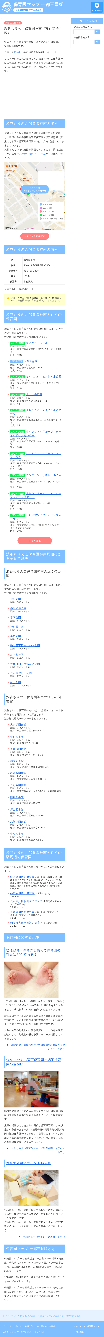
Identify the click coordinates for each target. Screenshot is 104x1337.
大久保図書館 (18, 724)
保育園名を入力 (82, 37)
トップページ (9, 1316)
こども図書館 (18, 785)
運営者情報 (26, 1332)
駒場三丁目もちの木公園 (25, 645)
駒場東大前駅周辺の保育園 (26, 922)
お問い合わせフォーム (33, 154)
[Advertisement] (34, 94)
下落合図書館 (18, 749)
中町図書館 (17, 736)
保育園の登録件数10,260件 (28, 10)
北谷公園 (15, 599)
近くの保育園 (97, 10)
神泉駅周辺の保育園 (22, 893)
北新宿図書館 (18, 821)
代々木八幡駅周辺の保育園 (26, 901)
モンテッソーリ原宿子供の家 (43, 475)
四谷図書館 (17, 797)
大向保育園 (30, 361)
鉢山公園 (15, 682)
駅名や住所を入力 (83, 27)
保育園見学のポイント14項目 (28, 1163)
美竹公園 (15, 636)
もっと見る (34, 540)
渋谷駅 (17, 52)
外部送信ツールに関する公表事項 (40, 1326)
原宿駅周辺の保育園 (22, 912)
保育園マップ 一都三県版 (38, 4)
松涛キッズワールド (38, 342)
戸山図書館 (17, 809)
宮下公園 (15, 617)
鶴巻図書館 (17, 761)
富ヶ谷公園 (17, 654)
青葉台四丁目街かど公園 (25, 664)
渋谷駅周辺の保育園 (22, 876)
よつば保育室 (34, 394)
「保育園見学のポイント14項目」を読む (43, 1237)
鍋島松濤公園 (18, 608)
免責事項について (11, 1332)
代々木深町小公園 (21, 673)
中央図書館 (17, 833)
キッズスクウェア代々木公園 (43, 376)
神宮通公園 (17, 626)
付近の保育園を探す (34, 236)
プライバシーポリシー (13, 1326)
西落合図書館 (18, 773)
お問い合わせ (39, 1332)
